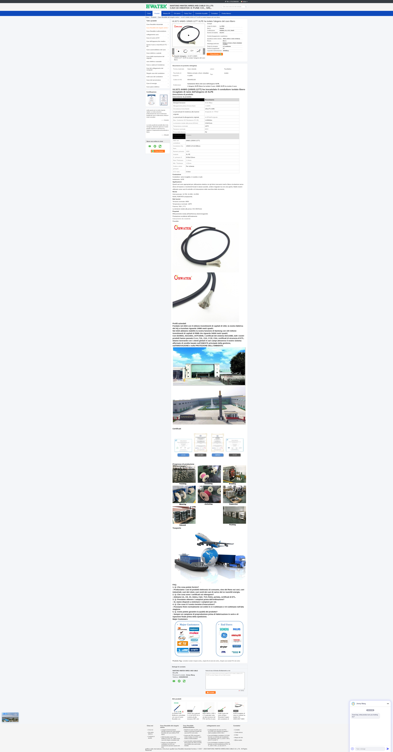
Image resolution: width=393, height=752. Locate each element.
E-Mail (236, 735)
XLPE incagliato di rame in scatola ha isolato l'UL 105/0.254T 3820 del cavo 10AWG (239, 717)
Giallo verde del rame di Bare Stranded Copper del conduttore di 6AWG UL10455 (223, 717)
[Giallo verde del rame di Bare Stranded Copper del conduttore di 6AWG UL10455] (224, 707)
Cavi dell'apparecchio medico (155, 41)
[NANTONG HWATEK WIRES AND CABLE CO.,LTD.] (156, 7)
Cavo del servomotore (153, 80)
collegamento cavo (152, 34)
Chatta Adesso (226, 13)
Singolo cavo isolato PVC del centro (230, 661)
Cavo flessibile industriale (154, 24)
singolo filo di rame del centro (211, 661)
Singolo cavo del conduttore (155, 73)
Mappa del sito (239, 737)
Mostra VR (166, 13)
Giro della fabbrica (151, 733)
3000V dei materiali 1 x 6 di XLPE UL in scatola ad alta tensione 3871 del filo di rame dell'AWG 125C (193, 718)
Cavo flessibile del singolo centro (168, 17)
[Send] (388, 748)
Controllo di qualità (201, 13)
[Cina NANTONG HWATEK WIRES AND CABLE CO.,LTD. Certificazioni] (151, 100)
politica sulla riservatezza (153, 749)
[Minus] (388, 703)
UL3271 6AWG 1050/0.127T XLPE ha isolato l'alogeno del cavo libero (189, 58)
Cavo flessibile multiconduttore (156, 31)
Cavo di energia (151, 83)
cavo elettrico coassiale (153, 61)
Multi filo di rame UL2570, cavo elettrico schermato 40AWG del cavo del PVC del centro (193, 731)
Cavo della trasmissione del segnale (155, 57)
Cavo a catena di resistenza (155, 65)
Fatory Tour (188, 13)
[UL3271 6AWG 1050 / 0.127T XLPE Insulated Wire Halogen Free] (185, 51)
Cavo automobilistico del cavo (156, 50)
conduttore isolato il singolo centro (192, 661)
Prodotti (156, 13)
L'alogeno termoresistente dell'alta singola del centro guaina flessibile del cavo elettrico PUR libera (170, 732)
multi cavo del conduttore (154, 76)
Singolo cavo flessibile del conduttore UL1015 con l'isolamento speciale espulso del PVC (170, 745)
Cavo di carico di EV (152, 38)
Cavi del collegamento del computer (154, 69)
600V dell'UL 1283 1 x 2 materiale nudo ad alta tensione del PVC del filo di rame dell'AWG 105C (209, 717)
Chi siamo (177, 13)
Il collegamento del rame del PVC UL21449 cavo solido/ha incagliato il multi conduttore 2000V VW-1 (218, 731)
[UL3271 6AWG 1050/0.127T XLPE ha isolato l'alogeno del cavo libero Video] (189, 35)
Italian (245, 1)
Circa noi (150, 730)
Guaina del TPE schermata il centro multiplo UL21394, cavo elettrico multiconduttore (192, 737)
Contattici (237, 730)
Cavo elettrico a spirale (153, 53)
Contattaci (214, 13)
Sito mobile (239, 740)
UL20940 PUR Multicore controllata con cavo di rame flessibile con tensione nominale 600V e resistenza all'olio (178, 719)
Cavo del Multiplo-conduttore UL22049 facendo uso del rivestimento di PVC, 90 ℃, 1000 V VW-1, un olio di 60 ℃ (219, 744)
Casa (149, 13)
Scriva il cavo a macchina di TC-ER (156, 45)
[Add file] (352, 748)
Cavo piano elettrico (152, 87)
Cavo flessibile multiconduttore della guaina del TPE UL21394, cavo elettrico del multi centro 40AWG (193, 743)
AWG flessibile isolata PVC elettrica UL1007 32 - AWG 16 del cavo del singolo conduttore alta (170, 738)
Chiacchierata (214, 54)
